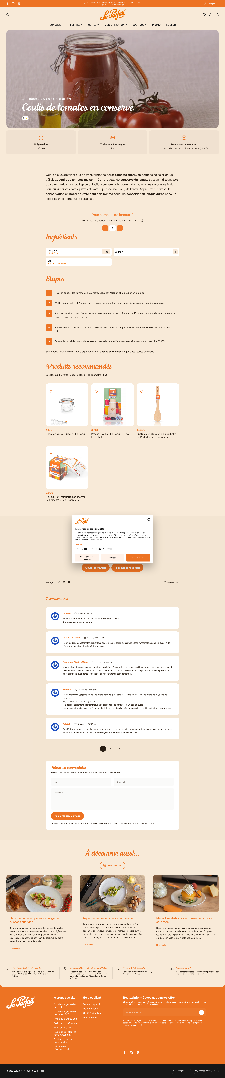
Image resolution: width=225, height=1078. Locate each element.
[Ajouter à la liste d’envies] (51, 392)
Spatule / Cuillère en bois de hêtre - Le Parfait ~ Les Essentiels (157, 435)
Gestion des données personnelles (65, 1040)
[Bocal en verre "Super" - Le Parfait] (67, 404)
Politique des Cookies (65, 1023)
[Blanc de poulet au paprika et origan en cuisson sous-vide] (39, 893)
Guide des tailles (92, 1013)
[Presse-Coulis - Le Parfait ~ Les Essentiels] (112, 404)
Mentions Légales (63, 1027)
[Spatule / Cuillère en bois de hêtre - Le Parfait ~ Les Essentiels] (158, 404)
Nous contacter (91, 1008)
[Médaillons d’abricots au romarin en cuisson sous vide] (186, 893)
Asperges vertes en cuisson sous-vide (108, 918)
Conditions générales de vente (65, 1005)
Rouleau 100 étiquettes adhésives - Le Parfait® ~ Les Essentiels (66, 498)
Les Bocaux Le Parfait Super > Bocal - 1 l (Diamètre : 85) (112, 220)
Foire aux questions (93, 1004)
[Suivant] (144, 3)
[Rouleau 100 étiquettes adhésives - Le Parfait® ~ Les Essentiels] (67, 467)
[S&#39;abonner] (201, 1012)
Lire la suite (14, 948)
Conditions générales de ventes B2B (65, 1013)
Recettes (32, 98)
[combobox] (211, 3)
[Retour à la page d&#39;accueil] (23, 99)
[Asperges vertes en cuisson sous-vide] (112, 893)
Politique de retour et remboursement (65, 1033)
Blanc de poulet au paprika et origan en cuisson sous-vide (34, 920)
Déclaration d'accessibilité (61, 1048)
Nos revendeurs (91, 1017)
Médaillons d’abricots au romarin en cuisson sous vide (184, 920)
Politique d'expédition (65, 1018)
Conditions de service (122, 823)
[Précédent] (80, 3)
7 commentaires (173, 582)
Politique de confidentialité (96, 823)
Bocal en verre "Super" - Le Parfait (66, 434)
